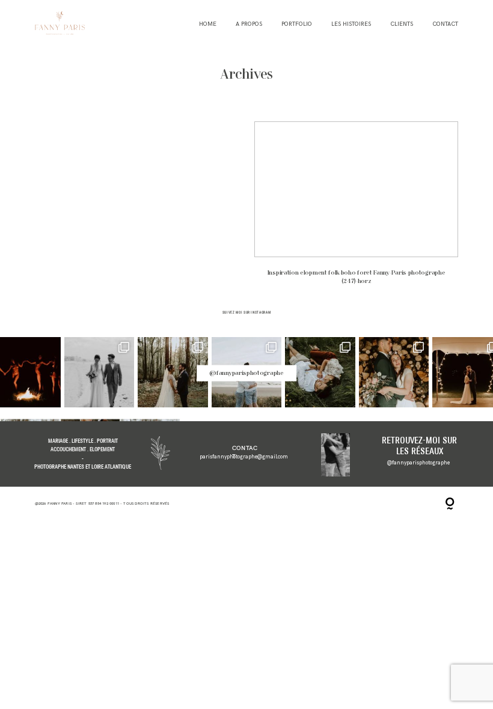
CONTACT (445, 24)
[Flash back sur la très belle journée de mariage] (99, 372)
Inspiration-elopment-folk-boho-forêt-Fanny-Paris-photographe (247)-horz (356, 208)
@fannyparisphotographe (246, 373)
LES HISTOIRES (351, 24)
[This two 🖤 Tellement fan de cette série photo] (173, 372)
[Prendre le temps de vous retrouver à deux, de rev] (394, 372)
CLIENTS (401, 24)
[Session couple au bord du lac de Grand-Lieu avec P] (320, 372)
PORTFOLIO (296, 24)
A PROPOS (249, 24)
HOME (207, 24)
